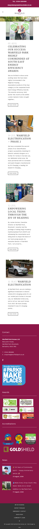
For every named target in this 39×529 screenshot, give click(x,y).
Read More (13, 105)
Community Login (19, 517)
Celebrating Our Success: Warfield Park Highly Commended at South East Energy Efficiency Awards (18, 58)
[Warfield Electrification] (19, 269)
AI (19, 521)
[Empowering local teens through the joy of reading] (19, 193)
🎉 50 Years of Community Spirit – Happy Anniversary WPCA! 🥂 (23, 470)
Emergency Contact (19, 511)
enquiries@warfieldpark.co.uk (19, 5)
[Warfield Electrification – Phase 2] (19, 123)
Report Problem (19, 508)
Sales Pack (19, 514)
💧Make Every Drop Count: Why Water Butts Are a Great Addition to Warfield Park (25, 486)
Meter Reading (19, 504)
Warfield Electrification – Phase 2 (19, 138)
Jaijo (19, 527)
